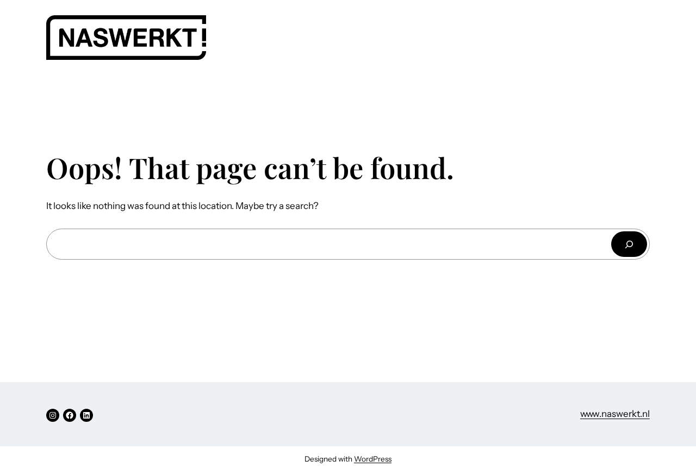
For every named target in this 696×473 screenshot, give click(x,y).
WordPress (372, 458)
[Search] (629, 244)
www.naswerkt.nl (615, 413)
